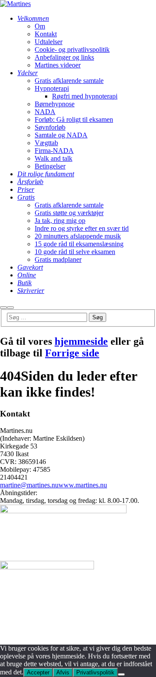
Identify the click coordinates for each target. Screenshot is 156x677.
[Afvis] (121, 674)
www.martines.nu (82, 485)
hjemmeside (81, 341)
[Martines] (15, 3)
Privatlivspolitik (95, 672)
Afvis (62, 672)
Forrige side (72, 353)
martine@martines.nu (29, 485)
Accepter (38, 672)
